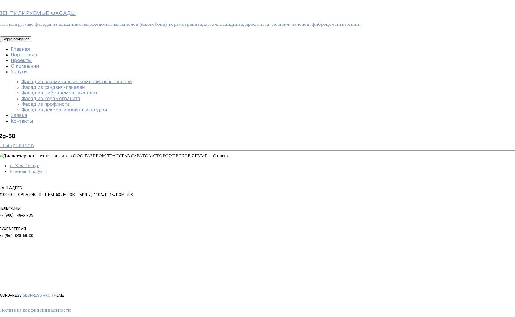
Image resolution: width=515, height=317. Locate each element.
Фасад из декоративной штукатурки (64, 109)
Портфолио (24, 54)
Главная (20, 49)
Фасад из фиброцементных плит (59, 93)
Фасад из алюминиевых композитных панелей (76, 81)
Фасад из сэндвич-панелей (53, 87)
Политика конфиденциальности (35, 310)
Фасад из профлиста (45, 104)
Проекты (21, 60)
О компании (25, 66)
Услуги (19, 71)
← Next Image (24, 165)
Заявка (19, 115)
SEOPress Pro (36, 295)
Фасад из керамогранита (50, 98)
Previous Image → (28, 171)
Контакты (22, 121)
